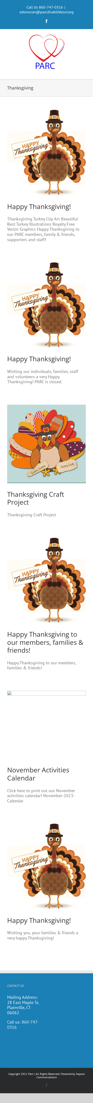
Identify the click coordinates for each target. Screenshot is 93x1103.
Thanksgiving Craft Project (35, 498)
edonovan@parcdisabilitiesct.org (47, 12)
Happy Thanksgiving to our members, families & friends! (45, 642)
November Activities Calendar (38, 773)
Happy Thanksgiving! (39, 206)
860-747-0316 (23, 1024)
